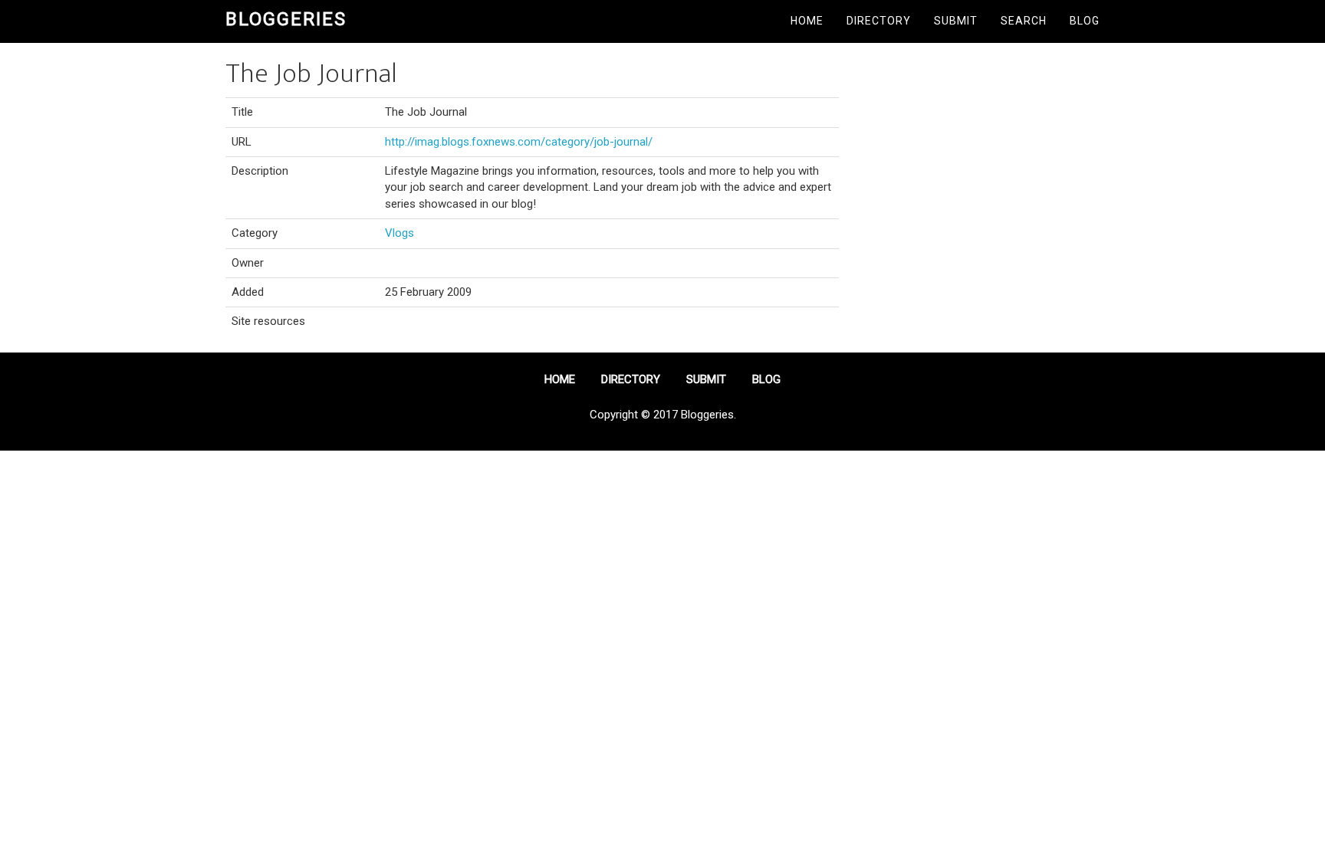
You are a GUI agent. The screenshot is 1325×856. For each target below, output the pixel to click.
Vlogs (399, 233)
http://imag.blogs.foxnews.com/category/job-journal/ (519, 142)
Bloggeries (286, 19)
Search (1024, 21)
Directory (879, 21)
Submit (956, 21)
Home (807, 21)
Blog (1085, 21)
